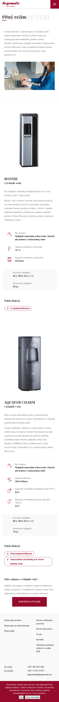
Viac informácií (32, 697)
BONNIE (11, 178)
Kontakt (40, 639)
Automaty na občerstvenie (16, 625)
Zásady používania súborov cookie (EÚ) (45, 648)
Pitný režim (9, 631)
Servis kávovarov (44, 629)
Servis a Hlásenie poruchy (44, 622)
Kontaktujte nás (29, 601)
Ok (21, 697)
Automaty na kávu (12, 620)
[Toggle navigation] (54, 4)
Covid (39, 634)
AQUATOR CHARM (19, 402)
